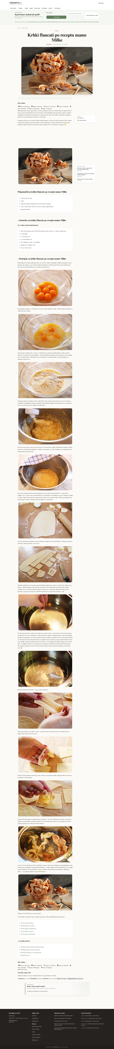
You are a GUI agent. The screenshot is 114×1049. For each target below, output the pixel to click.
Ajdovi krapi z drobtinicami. (28, 934)
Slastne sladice (25, 28)
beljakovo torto (28, 265)
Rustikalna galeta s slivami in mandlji (30, 949)
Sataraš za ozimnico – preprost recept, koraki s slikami (69, 21)
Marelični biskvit (25, 955)
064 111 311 (11, 1022)
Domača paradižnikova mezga (32, 21)
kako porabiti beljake (35, 913)
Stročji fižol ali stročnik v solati (60, 1021)
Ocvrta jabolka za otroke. (27, 931)
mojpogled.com (35, 1018)
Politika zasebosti (35, 1029)
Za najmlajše (44, 8)
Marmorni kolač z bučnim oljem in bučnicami (32, 947)
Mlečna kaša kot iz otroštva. (28, 925)
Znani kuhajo (57, 8)
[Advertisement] (45, 137)
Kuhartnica (48, 44)
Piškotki (33, 1031)
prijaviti (45, 991)
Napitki (31, 8)
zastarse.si (34, 1015)
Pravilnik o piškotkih (36, 1034)
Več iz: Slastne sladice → (82, 120)
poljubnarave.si (35, 1021)
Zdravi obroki (37, 8)
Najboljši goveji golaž (54, 21)
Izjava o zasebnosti (36, 1037)
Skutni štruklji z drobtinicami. (28, 928)
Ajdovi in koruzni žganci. (27, 923)
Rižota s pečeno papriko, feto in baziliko (62, 1018)
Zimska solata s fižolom (94, 21)
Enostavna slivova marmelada (44, 21)
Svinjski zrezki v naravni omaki (92, 1015)
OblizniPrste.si (12, 1015)
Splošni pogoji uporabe (37, 1026)
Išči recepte (101, 3)
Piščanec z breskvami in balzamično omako (63, 1015)
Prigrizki (21, 8)
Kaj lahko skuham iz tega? (91, 15)
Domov (19, 28)
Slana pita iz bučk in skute (93, 1027)
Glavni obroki (13, 8)
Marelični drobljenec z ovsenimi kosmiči (31, 952)
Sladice (26, 8)
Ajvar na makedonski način (85, 21)
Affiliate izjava (35, 1040)
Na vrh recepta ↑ (80, 117)
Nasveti (51, 8)
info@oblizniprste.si (13, 1020)
